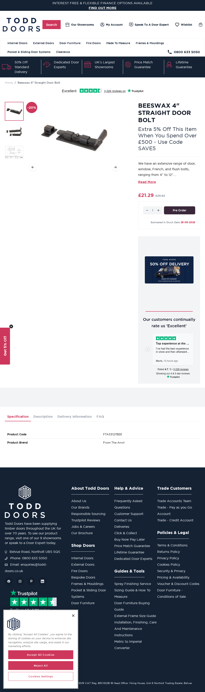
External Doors (43, 43)
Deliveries (121, 526)
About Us (78, 501)
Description (43, 416)
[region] (40, 649)
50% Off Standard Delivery (22, 67)
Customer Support (128, 514)
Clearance (63, 52)
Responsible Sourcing (88, 514)
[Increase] (158, 210)
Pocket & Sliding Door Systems (28, 52)
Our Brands (80, 507)
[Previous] (32, 167)
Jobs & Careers (83, 526)
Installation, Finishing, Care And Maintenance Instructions (135, 628)
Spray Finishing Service (132, 584)
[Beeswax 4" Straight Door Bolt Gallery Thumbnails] (14, 132)
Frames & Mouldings (150, 43)
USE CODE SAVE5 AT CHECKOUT (102, 8)
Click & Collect (125, 533)
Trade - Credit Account (175, 520)
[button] (5, 346)
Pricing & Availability (173, 577)
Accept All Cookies (41, 654)
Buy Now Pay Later (129, 539)
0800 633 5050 (187, 52)
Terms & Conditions (172, 545)
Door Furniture (69, 43)
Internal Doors (17, 43)
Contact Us (123, 520)
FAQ (100, 416)
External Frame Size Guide (135, 616)
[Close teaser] (11, 326)
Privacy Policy (168, 558)
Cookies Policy (168, 564)
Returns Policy (168, 551)
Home (9, 82)
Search (51, 24)
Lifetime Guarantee (129, 552)
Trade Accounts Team (174, 501)
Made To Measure (118, 43)
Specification (18, 416)
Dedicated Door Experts (133, 558)
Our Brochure (82, 533)
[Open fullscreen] (74, 138)
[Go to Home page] (21, 24)
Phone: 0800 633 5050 (28, 558)
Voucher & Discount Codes (178, 584)
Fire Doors (93, 43)
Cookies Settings (40, 676)
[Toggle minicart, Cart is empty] (201, 25)
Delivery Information (74, 416)
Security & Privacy (171, 571)
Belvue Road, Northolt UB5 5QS (34, 551)
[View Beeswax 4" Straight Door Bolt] (14, 111)
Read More (147, 182)
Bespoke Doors (83, 577)
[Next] (115, 167)
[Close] (73, 615)
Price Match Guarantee (132, 546)
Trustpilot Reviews (85, 520)
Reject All (41, 665)
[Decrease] (147, 210)
